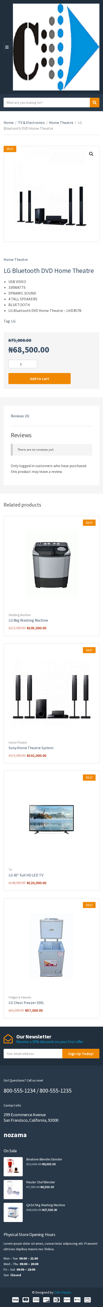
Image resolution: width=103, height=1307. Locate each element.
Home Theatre (61, 122)
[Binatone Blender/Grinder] (13, 1166)
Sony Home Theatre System (31, 747)
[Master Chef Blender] (13, 1189)
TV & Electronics (31, 122)
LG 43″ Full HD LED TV (26, 875)
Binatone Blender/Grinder (44, 1159)
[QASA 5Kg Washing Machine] (13, 1212)
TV (10, 870)
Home (9, 122)
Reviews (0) (20, 415)
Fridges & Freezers (20, 997)
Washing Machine (20, 615)
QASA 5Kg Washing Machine (45, 1205)
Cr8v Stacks (62, 1292)
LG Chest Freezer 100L (26, 1002)
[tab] (51, 416)
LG (13, 321)
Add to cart (39, 378)
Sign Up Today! (80, 1053)
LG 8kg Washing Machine (28, 620)
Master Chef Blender (40, 1182)
